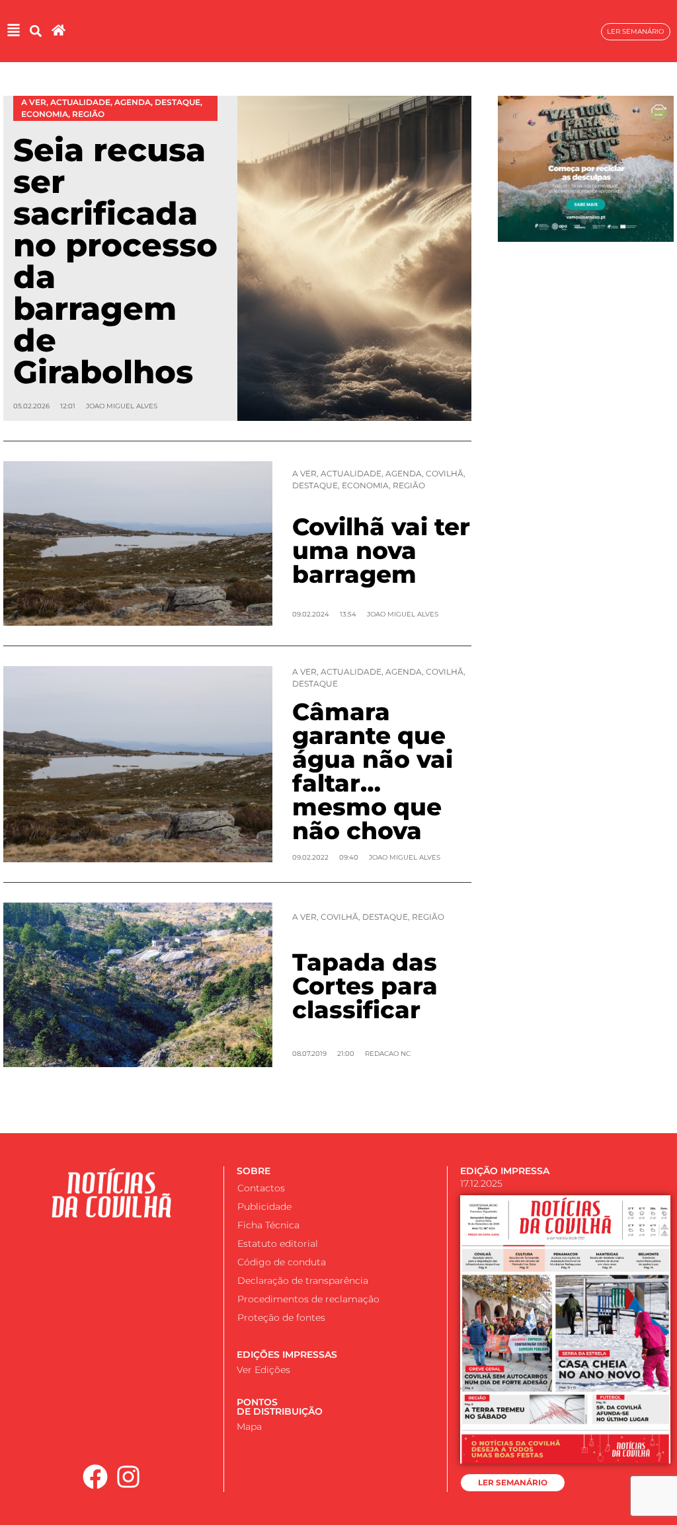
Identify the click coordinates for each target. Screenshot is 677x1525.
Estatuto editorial (277, 1243)
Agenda (403, 473)
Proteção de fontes (281, 1317)
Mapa (249, 1426)
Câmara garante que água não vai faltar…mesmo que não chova (372, 771)
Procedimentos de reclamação (308, 1299)
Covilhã (444, 473)
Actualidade (351, 473)
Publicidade (264, 1206)
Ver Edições (263, 1370)
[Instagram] (128, 1477)
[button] (35, 31)
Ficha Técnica (268, 1225)
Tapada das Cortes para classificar (365, 986)
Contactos (261, 1188)
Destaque (315, 485)
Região (409, 485)
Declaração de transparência (302, 1280)
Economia (365, 485)
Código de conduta (281, 1262)
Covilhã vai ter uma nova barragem (381, 550)
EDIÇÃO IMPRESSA (504, 1171)
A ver (304, 473)
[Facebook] (95, 1477)
